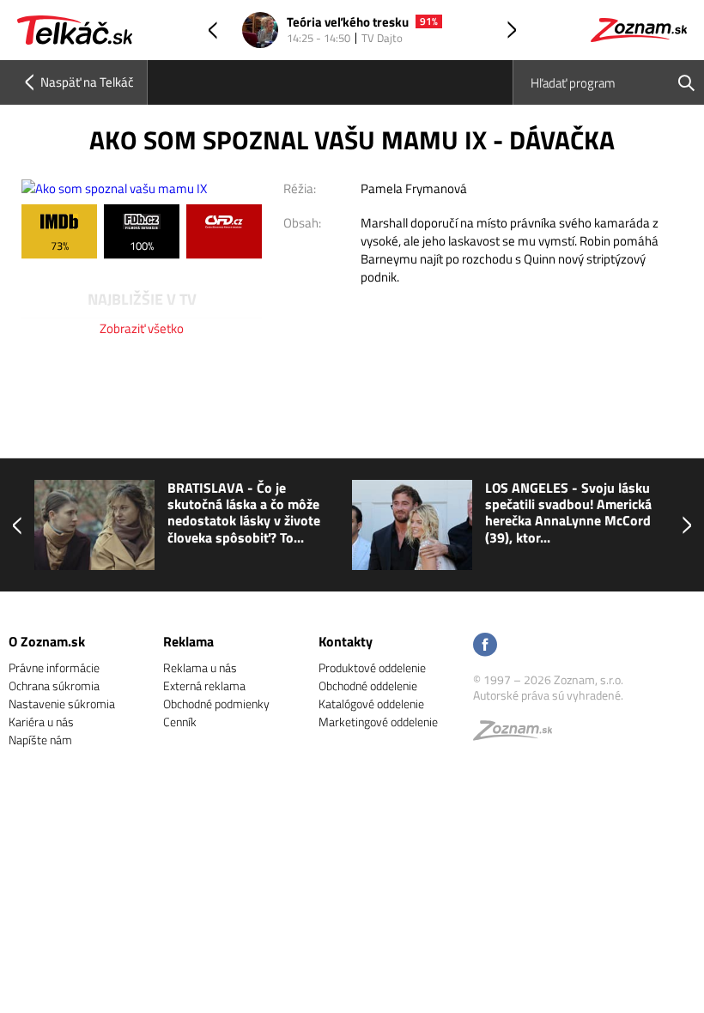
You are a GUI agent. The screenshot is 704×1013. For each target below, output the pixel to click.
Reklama (188, 641)
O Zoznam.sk (47, 641)
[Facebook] (485, 646)
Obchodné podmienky (216, 704)
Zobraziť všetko (142, 328)
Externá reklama (204, 685)
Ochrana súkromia (54, 685)
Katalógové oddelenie (371, 704)
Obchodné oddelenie (368, 685)
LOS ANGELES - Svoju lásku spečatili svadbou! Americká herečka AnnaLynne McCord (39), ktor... (568, 513)
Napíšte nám (40, 740)
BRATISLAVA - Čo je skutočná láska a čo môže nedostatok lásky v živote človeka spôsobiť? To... (243, 513)
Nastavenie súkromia (62, 704)
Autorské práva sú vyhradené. (548, 695)
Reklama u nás (200, 667)
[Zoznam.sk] (518, 734)
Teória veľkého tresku (348, 22)
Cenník (180, 722)
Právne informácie (54, 667)
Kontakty (346, 641)
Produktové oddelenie (372, 667)
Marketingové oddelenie (378, 722)
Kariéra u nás (41, 722)
